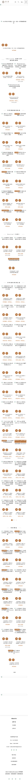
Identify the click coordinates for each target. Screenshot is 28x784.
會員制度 (14, 758)
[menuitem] (12, 520)
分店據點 (14, 725)
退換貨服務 (14, 764)
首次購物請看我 (14, 761)
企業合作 (14, 728)
